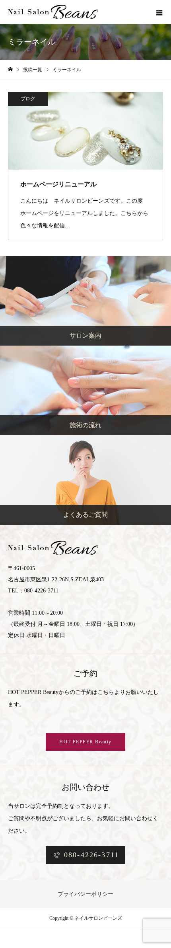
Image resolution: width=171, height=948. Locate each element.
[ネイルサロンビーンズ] (53, 12)
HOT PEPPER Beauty (85, 742)
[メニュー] (159, 12)
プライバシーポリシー (85, 894)
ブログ (28, 99)
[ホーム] (10, 69)
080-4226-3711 (91, 855)
